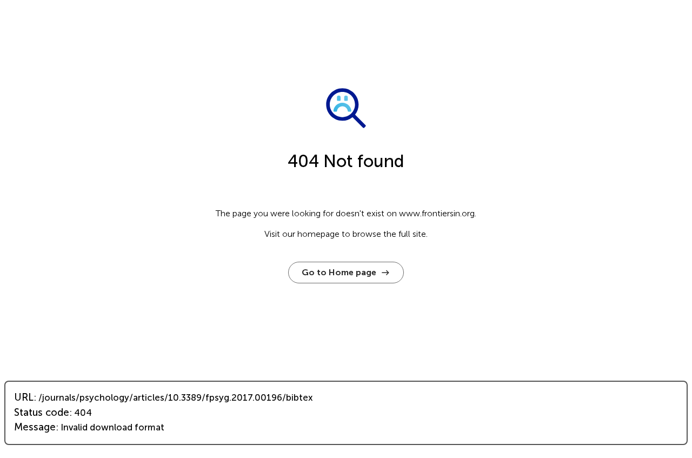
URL (24, 397)
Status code (41, 413)
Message (35, 427)
